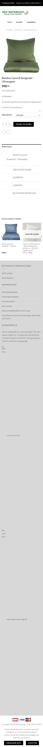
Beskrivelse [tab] (7, 147)
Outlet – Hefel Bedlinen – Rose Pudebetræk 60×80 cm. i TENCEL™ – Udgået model (31, 247)
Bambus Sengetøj (30, 30)
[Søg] (36, 13)
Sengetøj (18, 30)
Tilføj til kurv (24, 124)
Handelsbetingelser (10, 292)
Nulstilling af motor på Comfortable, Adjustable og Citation (21, 317)
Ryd (40, 111)
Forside (9, 30)
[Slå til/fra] (9, 155)
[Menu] (39, 13)
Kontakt (19, 22)
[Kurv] (32, 13)
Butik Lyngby (7, 273)
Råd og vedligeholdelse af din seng (16, 310)
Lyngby (32, 3)
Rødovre (38, 3)
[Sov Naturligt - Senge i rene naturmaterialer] (15, 13)
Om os (9, 22)
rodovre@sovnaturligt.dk (16, 619)
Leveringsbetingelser (10, 296)
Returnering (7, 306)
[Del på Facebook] (4, 132)
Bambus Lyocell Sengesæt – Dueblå (9, 245)
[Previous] (1, 241)
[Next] (41, 241)
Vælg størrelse (7, 115)
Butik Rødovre (8, 278)
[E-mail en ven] (8, 132)
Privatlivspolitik (8, 301)
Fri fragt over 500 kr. (8, 3)
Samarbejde (31, 22)
